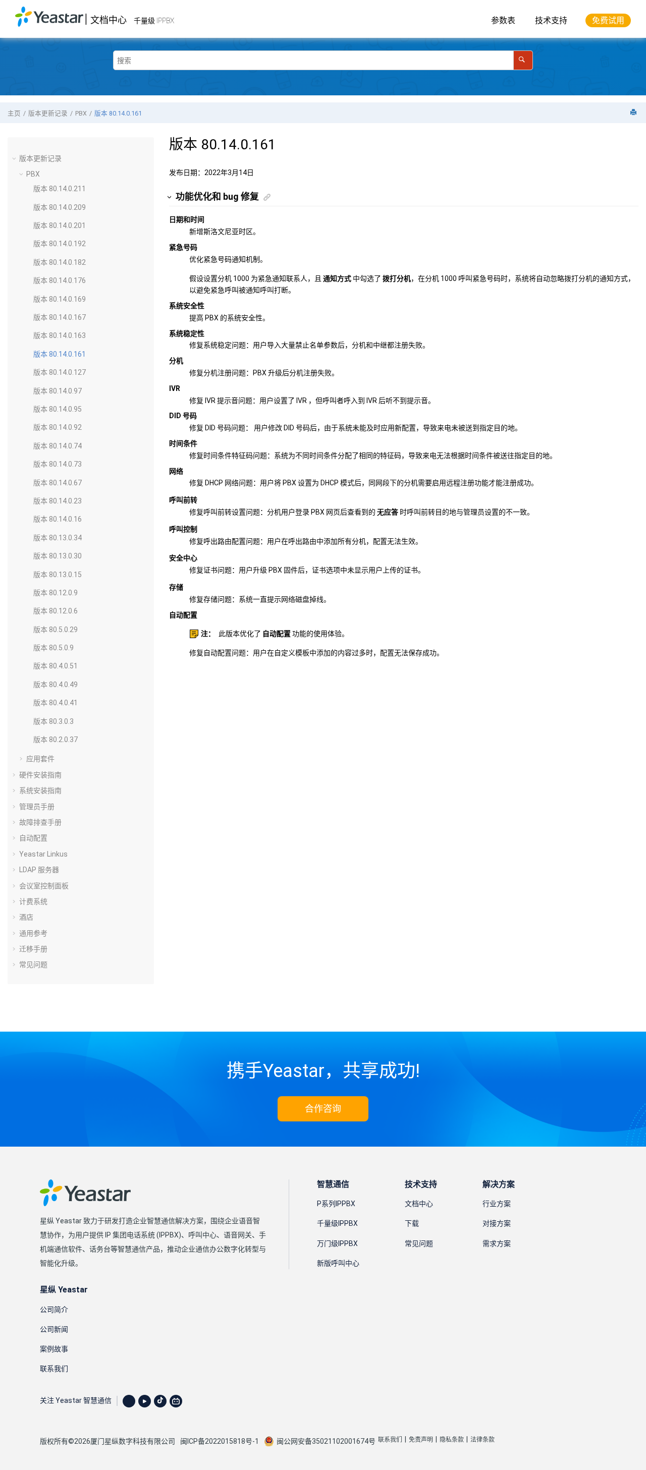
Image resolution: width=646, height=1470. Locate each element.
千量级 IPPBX (154, 21)
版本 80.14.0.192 (59, 244)
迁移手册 (33, 949)
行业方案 (496, 1204)
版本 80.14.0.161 (118, 113)
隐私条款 (452, 1439)
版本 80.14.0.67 (57, 483)
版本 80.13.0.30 (57, 556)
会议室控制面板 (44, 886)
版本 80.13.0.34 (57, 538)
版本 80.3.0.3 (53, 721)
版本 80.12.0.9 (55, 593)
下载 (412, 1223)
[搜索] (523, 60)
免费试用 (608, 20)
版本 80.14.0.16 (57, 519)
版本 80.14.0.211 (59, 189)
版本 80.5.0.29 (55, 630)
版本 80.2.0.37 (55, 740)
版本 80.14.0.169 (59, 299)
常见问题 (33, 964)
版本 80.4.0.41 (55, 703)
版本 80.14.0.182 (59, 262)
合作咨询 (323, 1108)
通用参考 (33, 933)
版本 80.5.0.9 (53, 648)
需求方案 (496, 1243)
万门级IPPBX (337, 1243)
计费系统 (33, 901)
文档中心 (108, 20)
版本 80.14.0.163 (59, 335)
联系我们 (54, 1369)
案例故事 (54, 1349)
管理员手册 (37, 807)
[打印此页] (634, 113)
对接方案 (496, 1223)
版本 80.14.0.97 (57, 391)
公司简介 (54, 1310)
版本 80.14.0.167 (59, 317)
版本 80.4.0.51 (55, 666)
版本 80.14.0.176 (59, 280)
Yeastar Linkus (43, 854)
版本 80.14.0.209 (59, 207)
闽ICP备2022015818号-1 (219, 1441)
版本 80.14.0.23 (57, 501)
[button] (15, 158)
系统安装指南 (40, 790)
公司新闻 (54, 1329)
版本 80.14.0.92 (57, 427)
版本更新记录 (48, 113)
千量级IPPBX (337, 1223)
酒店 (26, 917)
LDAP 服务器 (39, 870)
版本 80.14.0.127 (59, 372)
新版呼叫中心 (338, 1263)
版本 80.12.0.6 (55, 611)
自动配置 (33, 838)
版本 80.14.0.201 (59, 225)
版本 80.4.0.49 (55, 685)
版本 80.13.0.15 (57, 575)
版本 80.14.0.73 (57, 464)
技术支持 (551, 20)
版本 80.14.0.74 (57, 446)
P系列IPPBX (336, 1204)
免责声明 (421, 1439)
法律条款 (482, 1439)
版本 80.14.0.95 (57, 409)
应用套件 (40, 759)
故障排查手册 (40, 822)
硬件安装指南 (40, 775)
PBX (81, 113)
